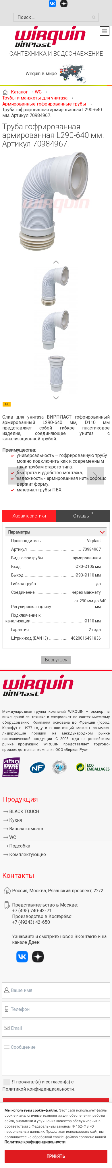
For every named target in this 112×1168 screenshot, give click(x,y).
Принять (56, 1156)
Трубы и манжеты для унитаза (34, 98)
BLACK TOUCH (24, 811)
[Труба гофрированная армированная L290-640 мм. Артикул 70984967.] (56, 255)
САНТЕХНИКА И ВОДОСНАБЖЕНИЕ (56, 53)
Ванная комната (26, 828)
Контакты (18, 876)
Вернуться (56, 660)
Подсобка (19, 846)
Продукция (20, 799)
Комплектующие (27, 854)
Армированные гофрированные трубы (44, 104)
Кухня (15, 820)
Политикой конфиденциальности (38, 1089)
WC (38, 92)
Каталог (19, 92)
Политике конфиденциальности (35, 1142)
